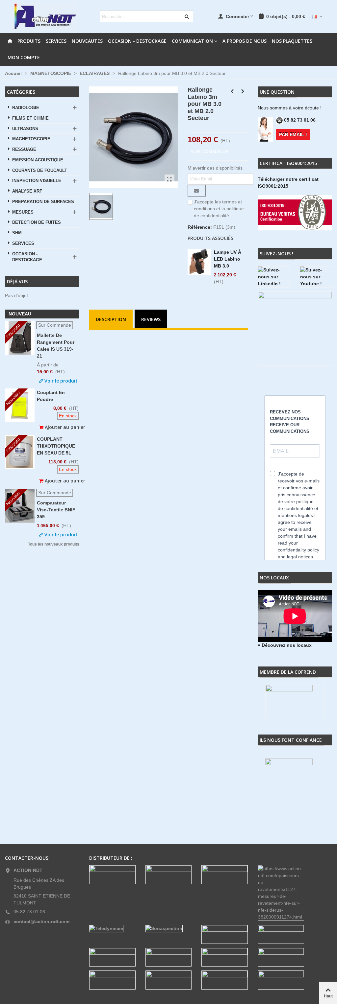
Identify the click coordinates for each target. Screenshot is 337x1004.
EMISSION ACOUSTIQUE (37, 160)
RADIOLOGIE (25, 107)
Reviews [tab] (151, 319)
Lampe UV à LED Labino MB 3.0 (227, 259)
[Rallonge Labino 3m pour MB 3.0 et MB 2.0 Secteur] (169, 179)
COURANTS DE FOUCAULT (39, 170)
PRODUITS (28, 41)
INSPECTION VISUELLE (36, 180)
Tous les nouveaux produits (53, 544)
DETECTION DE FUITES (36, 222)
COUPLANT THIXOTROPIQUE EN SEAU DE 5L (56, 445)
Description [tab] (111, 319)
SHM (17, 233)
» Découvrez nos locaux (285, 645)
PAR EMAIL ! (293, 134)
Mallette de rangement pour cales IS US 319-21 (55, 346)
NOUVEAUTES (87, 41)
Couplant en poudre (51, 396)
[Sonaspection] (168, 928)
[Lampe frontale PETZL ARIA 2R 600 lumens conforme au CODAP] (243, 91)
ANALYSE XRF (27, 191)
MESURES (23, 212)
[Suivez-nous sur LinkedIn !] (274, 277)
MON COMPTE (24, 57)
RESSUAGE (24, 149)
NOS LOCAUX (274, 577)
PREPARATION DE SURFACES (43, 201)
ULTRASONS (25, 129)
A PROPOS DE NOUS (244, 41)
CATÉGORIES (21, 92)
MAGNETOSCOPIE (31, 139)
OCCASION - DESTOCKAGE (137, 41)
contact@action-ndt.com (41, 921)
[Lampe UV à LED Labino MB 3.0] (199, 262)
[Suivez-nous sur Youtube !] (316, 277)
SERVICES (56, 41)
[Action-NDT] (44, 16)
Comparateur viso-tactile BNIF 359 (56, 509)
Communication (192, 41)
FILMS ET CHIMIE (30, 118)
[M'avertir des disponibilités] (197, 191)
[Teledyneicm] (112, 928)
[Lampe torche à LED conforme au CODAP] (232, 91)
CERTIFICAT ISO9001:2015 (288, 163)
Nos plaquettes (292, 41)
